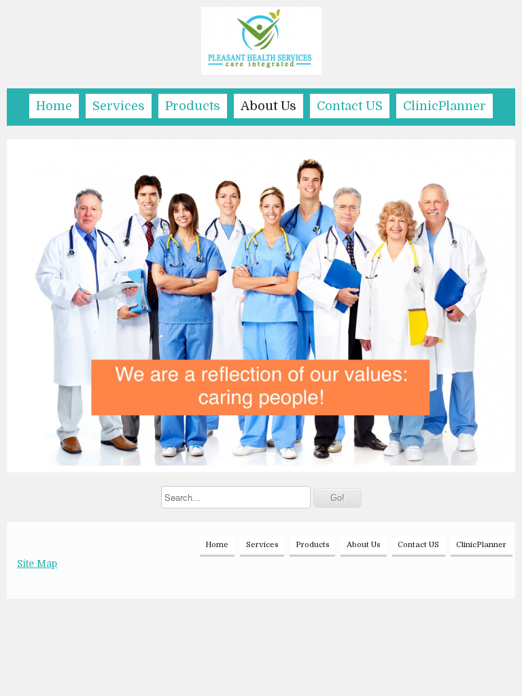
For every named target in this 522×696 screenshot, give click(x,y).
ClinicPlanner (444, 106)
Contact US (350, 106)
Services (118, 106)
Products (192, 106)
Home (54, 106)
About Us (268, 106)
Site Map (37, 563)
